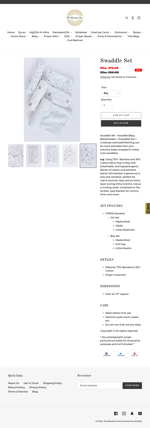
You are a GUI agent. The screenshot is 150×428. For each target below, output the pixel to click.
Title (103, 87)
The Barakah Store (112, 421)
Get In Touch (31, 383)
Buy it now (121, 123)
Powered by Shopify (132, 421)
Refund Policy (16, 387)
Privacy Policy (37, 387)
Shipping (105, 77)
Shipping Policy (52, 383)
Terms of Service (18, 391)
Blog (35, 391)
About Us (13, 383)
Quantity (106, 99)
